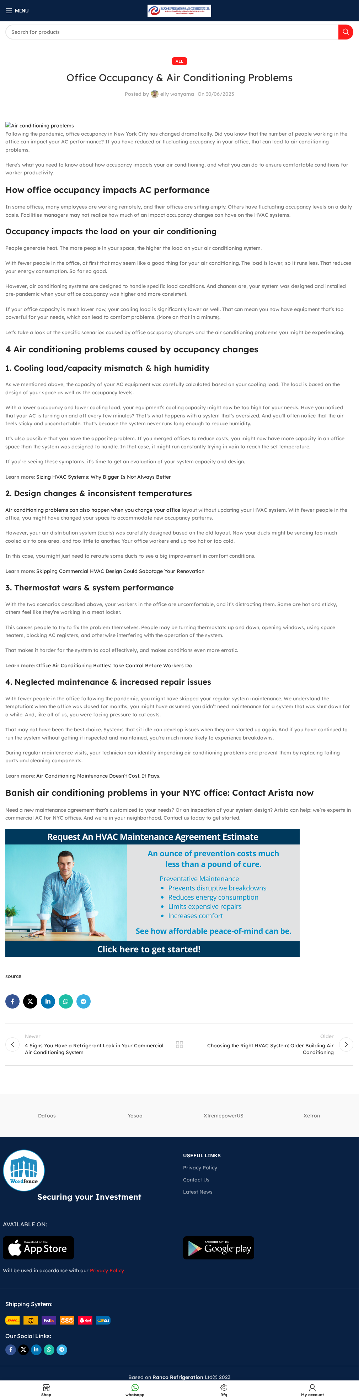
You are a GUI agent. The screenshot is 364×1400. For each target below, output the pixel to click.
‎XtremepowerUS (223, 1115)
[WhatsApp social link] (66, 1001)
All (179, 61)
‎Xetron (312, 1115)
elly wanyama (177, 94)
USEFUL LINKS (202, 1155)
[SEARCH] (345, 32)
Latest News (198, 1192)
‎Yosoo (135, 1115)
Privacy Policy (200, 1167)
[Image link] (58, 1320)
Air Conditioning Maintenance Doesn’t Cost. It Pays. (98, 776)
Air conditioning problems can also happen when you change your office (92, 510)
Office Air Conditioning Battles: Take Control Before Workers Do (114, 665)
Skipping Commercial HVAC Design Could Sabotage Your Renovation (120, 571)
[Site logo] (179, 10)
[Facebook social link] (12, 1001)
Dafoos (47, 1115)
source (13, 976)
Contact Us (196, 1180)
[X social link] (30, 1001)
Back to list (179, 1044)
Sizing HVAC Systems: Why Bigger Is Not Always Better (103, 477)
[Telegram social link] (83, 1001)
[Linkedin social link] (48, 1001)
